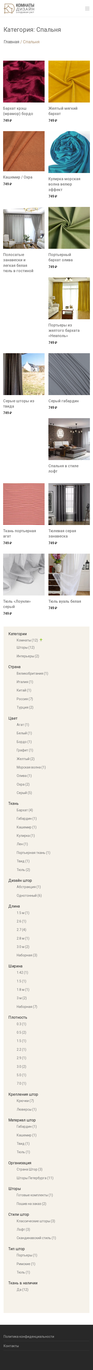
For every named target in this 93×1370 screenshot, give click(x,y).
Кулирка (26, 836)
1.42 (22, 972)
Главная (11, 41)
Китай (24, 690)
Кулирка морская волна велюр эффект (64, 184)
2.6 (21, 921)
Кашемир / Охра (17, 177)
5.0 (21, 1075)
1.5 (21, 981)
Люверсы (26, 1109)
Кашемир (26, 827)
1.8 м (23, 990)
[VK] (12, 1359)
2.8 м (23, 938)
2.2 (21, 1049)
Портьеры (27, 1255)
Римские (26, 1264)
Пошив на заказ (31, 1204)
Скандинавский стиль (36, 1238)
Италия (25, 682)
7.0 (21, 1083)
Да (22, 1290)
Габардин (27, 818)
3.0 (21, 1067)
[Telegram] (5, 1359)
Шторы (26, 647)
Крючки (25, 1101)
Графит (25, 750)
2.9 (21, 1058)
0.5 (21, 1032)
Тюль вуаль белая (64, 601)
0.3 (21, 1024)
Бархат (25, 810)
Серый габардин (63, 401)
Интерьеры (28, 656)
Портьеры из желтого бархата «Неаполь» (64, 330)
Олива (24, 776)
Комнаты (27, 640)
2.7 (21, 930)
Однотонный (29, 895)
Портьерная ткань (33, 853)
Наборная (27, 955)
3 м (22, 998)
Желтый (26, 759)
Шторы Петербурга (35, 1178)
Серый (24, 793)
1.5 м (23, 913)
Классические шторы (36, 1221)
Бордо (24, 742)
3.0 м (23, 947)
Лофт (23, 1229)
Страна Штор (29, 1169)
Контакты (11, 1346)
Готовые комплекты (35, 1195)
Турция (25, 707)
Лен (22, 844)
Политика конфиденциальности (29, 1336)
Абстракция (29, 887)
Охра (23, 784)
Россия (25, 699)
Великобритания (32, 673)
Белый (24, 733)
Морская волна (31, 767)
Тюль (23, 870)
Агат (23, 725)
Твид (23, 861)
